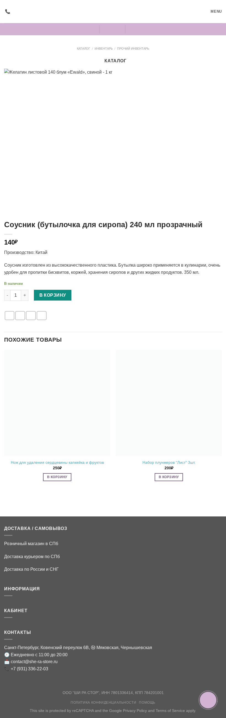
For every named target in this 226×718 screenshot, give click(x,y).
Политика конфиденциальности (103, 702)
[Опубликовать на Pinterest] (31, 315)
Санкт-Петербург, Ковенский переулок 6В (46, 647)
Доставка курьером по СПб (32, 556)
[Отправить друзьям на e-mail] (20, 315)
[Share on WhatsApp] (10, 315)
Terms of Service (170, 710)
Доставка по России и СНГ (31, 569)
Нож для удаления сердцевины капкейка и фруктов (57, 462)
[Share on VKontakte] (42, 315)
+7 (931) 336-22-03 (29, 668)
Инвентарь (104, 48)
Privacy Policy (135, 710)
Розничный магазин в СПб (31, 543)
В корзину (52, 295)
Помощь (147, 702)
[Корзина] (134, 29)
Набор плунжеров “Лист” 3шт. (168, 462)
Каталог (83, 48)
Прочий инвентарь (133, 48)
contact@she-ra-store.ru (34, 661)
